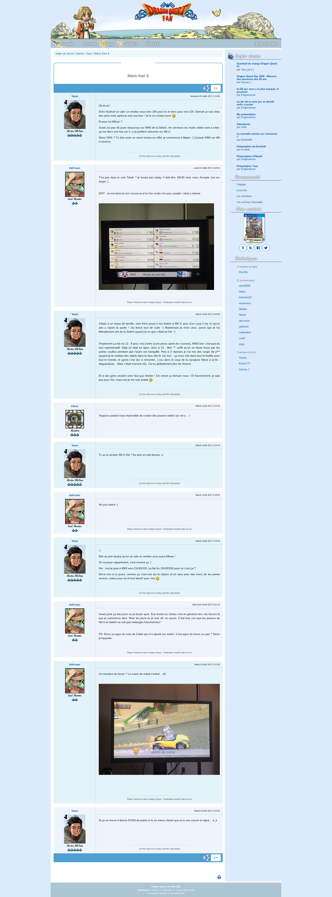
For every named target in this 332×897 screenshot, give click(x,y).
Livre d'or (242, 190)
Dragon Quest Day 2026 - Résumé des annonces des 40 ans (256, 78)
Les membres (244, 196)
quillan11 (244, 326)
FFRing (154, 890)
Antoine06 (246, 139)
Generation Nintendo (157, 893)
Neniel (242, 314)
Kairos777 (244, 363)
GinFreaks (74, 168)
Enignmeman (248, 94)
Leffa (244, 127)
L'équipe (241, 184)
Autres (80, 53)
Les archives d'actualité (250, 202)
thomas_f (246, 82)
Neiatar (243, 309)
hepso (242, 291)
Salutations (243, 124)
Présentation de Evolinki (251, 146)
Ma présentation (246, 114)
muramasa (245, 303)
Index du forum (65, 53)
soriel (242, 338)
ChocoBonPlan (178, 893)
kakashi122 (245, 297)
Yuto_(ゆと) (247, 69)
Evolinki (245, 149)
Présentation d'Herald (249, 156)
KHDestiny (167, 890)
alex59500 (244, 285)
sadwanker (245, 332)
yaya (241, 344)
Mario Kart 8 (101, 53)
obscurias (244, 320)
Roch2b (243, 272)
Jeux (89, 53)
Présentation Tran (247, 166)
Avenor (243, 357)
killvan (74, 406)
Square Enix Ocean (185, 890)
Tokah (74, 96)
